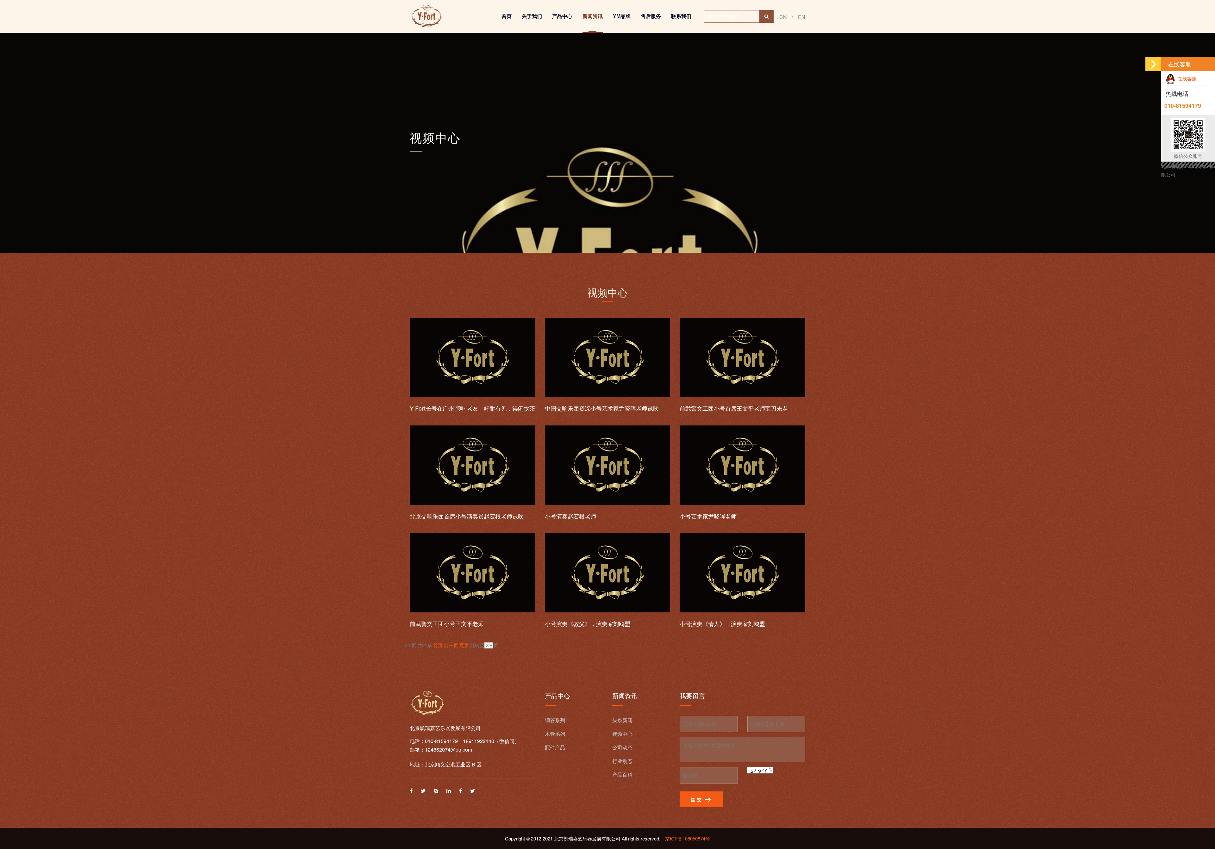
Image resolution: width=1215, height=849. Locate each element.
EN (801, 17)
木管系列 (555, 733)
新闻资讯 (593, 16)
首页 (507, 16)
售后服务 (651, 16)
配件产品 (555, 747)
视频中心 (435, 138)
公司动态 (622, 747)
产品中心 (562, 16)
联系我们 (681, 16)
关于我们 (532, 16)
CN (783, 17)
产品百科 (622, 774)
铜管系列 (555, 720)
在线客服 (1186, 78)
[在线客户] (1153, 64)
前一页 (451, 645)
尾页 (464, 645)
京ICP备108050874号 (687, 838)
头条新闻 (622, 720)
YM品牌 (622, 16)
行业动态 (622, 761)
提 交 (697, 799)
